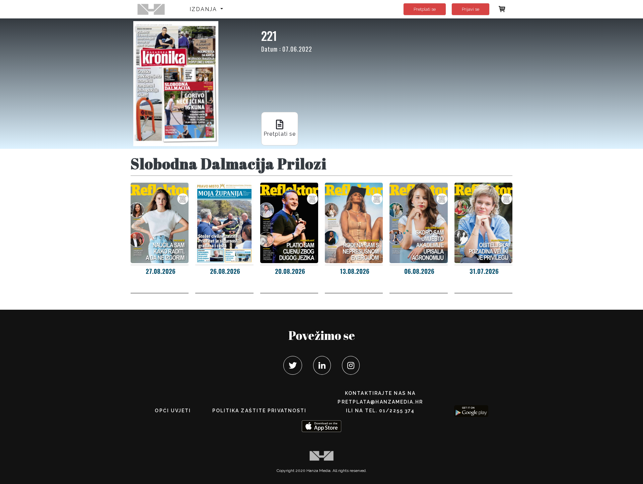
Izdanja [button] (204, 9)
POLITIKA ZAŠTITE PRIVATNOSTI (259, 410)
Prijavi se (470, 9)
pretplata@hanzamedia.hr (380, 402)
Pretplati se (425, 9)
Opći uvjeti (173, 410)
